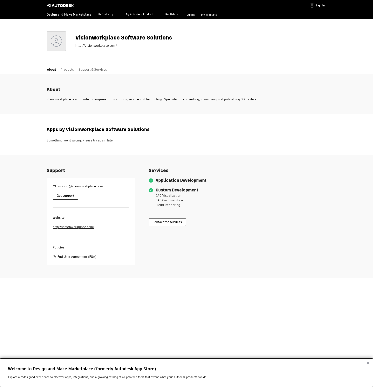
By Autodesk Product (139, 14)
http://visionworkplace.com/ (96, 45)
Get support (65, 195)
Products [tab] (67, 69)
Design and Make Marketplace (69, 14)
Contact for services (167, 222)
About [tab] (51, 69)
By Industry (105, 14)
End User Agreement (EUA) (76, 256)
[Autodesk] (60, 5)
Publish (170, 14)
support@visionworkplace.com (80, 186)
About (191, 15)
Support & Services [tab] (92, 69)
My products (209, 15)
